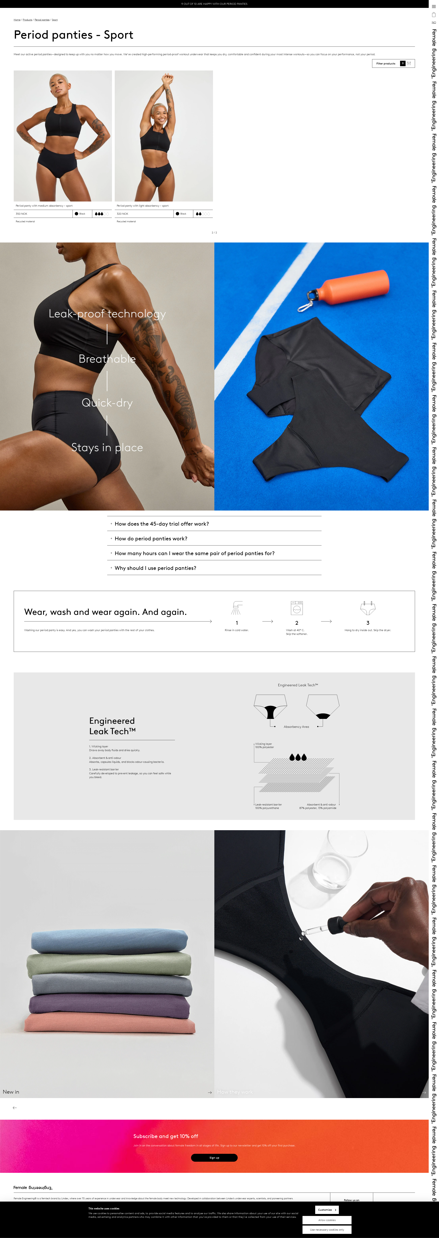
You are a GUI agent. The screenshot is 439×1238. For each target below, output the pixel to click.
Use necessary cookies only (327, 1229)
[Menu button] (434, 6)
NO (434, 22)
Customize (325, 1209)
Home (17, 19)
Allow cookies (326, 1220)
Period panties (42, 19)
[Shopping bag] (434, 15)
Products (27, 19)
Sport (55, 19)
